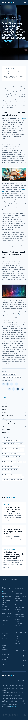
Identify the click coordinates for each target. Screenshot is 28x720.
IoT (3, 456)
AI (2, 347)
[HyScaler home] (8, 2)
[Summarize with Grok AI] (16, 384)
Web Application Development (10, 448)
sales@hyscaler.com (20, 641)
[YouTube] (23, 680)
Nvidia (19, 461)
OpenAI (24, 118)
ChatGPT (12, 374)
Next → (24, 397)
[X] (13, 680)
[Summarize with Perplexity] (7, 384)
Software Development (8, 443)
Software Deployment (16, 479)
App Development (18, 451)
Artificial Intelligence (16, 18)
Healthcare (19, 443)
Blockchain (5, 453)
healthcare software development (11, 474)
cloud (11, 477)
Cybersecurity (6, 471)
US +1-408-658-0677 (20, 632)
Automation (5, 479)
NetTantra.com (13, 706)
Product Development (8, 466)
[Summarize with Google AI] (11, 384)
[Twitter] (13, 389)
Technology (17, 456)
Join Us (3, 664)
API (22, 477)
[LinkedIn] (17, 389)
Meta (7, 456)
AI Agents (5, 477)
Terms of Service (13, 685)
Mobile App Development (9, 458)
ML (11, 456)
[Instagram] (8, 680)
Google (17, 440)
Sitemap (21, 685)
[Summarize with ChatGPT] (3, 384)
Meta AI (17, 477)
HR (3, 464)
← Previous (5, 397)
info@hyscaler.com (20, 638)
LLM (9, 445)
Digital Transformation (9, 461)
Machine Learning (7, 451)
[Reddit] (22, 389)
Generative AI (8, 377)
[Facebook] (9, 389)
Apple (22, 448)
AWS (24, 461)
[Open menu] (24, 2)
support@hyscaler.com (21, 643)
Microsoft (21, 445)
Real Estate (9, 464)
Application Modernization (9, 469)
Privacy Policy (5, 685)
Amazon (18, 466)
